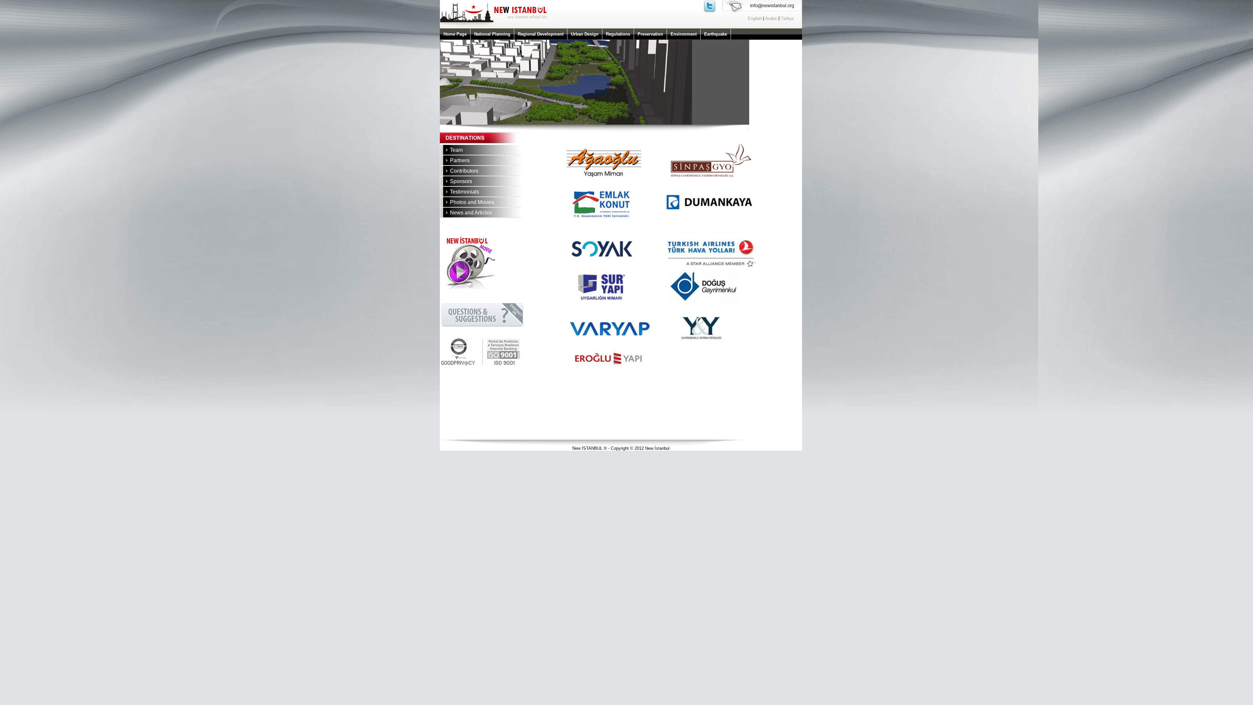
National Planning (492, 34)
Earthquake (715, 34)
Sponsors (461, 181)
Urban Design (584, 34)
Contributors (464, 171)
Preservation (650, 34)
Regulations (618, 34)
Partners (460, 160)
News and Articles (471, 212)
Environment (684, 34)
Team (456, 150)
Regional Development (541, 34)
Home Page (455, 34)
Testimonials (464, 192)
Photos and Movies (472, 202)
